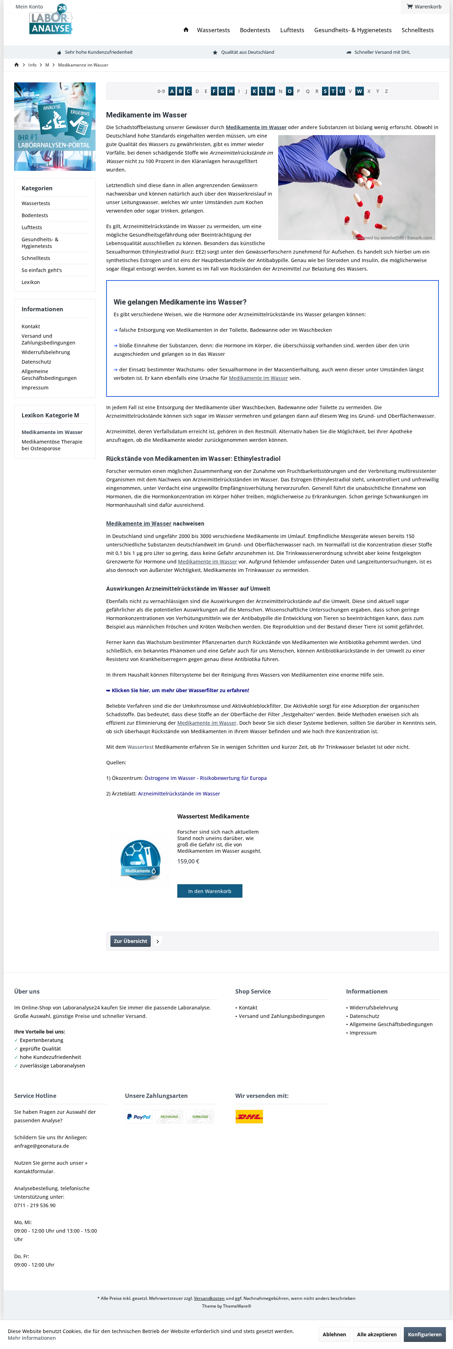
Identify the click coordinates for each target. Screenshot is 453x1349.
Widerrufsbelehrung (46, 352)
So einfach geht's (42, 270)
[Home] (186, 30)
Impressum (35, 387)
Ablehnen (334, 1334)
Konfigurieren (425, 1334)
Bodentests (35, 215)
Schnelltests (36, 258)
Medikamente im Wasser (52, 432)
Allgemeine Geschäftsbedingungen (49, 374)
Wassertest (140, 746)
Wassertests (36, 203)
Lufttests (32, 227)
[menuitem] (425, 6)
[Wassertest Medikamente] (140, 860)
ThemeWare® (237, 1306)
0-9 (161, 91)
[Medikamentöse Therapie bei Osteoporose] (158, 941)
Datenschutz (36, 361)
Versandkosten (209, 1298)
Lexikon (31, 282)
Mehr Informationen (32, 1337)
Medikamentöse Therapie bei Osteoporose (52, 445)
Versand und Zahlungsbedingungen (48, 339)
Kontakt (31, 326)
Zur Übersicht (130, 941)
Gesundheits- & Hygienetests (40, 242)
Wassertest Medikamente (213, 816)
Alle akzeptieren (377, 1334)
